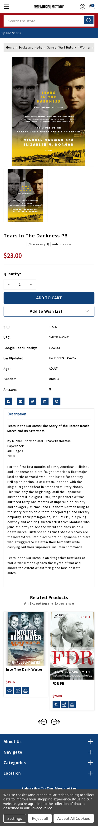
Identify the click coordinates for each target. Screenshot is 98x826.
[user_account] (81, 7)
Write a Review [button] (61, 244)
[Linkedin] (45, 401)
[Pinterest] (56, 401)
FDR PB (58, 683)
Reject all (40, 818)
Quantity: (12, 274)
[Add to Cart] (25, 690)
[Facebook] (8, 401)
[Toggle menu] (6, 6)
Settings (14, 818)
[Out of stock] (72, 704)
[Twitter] (32, 401)
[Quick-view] (9, 690)
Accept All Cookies (73, 818)
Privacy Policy (40, 808)
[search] (88, 20)
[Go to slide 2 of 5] (55, 722)
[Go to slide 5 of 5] (42, 722)
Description (16, 414)
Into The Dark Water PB (25, 669)
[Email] (20, 401)
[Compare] (17, 690)
